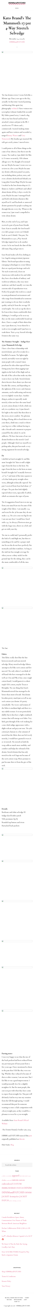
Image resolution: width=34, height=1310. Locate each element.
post (30, 1135)
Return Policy (6, 1281)
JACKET (23, 1196)
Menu (17, 8)
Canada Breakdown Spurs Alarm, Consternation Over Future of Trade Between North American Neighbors (14, 1220)
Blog (12, 1145)
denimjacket (14, 1196)
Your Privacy (6, 1286)
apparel (15, 1175)
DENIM (28, 1187)
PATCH (5, 1200)
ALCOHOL (9, 1176)
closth (29, 1176)
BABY (21, 1176)
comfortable (9, 1180)
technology (14, 1200)
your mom (19, 1200)
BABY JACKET (25, 1176)
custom (15, 1179)
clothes (4, 1180)
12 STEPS (3, 1176)
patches (10, 1200)
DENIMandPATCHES (17, 3)
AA (6, 1176)
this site (22, 1139)
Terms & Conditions (9, 1276)
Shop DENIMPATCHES (11, 1272)
